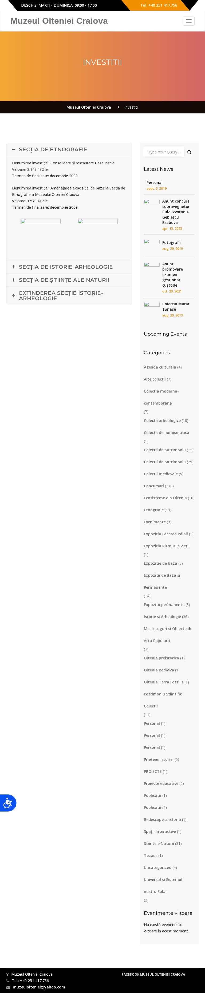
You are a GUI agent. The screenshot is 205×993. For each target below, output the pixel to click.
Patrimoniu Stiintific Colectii (163, 700)
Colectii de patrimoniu (165, 449)
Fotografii (171, 242)
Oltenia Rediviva (159, 669)
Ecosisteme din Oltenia (165, 497)
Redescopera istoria (162, 819)
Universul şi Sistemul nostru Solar (163, 885)
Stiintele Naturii (159, 843)
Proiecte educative (161, 783)
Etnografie (154, 509)
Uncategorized (157, 867)
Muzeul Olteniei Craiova (59, 21)
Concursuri (154, 485)
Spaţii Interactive (160, 831)
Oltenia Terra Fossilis (163, 682)
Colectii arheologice (162, 420)
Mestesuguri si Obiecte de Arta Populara (168, 634)
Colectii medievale (161, 473)
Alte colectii (155, 379)
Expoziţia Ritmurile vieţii (167, 545)
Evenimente (155, 521)
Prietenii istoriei (159, 759)
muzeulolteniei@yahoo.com (39, 987)
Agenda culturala (160, 367)
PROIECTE (153, 771)
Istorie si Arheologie (162, 616)
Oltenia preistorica (161, 657)
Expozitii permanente (164, 604)
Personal (155, 182)
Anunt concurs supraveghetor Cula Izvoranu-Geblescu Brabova (176, 212)
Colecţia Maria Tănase (175, 306)
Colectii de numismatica (166, 432)
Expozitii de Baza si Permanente (162, 581)
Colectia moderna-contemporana (161, 397)
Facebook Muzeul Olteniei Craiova (153, 974)
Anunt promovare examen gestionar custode (172, 274)
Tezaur (150, 855)
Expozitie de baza (160, 563)
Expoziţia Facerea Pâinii (166, 533)
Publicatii (152, 795)
